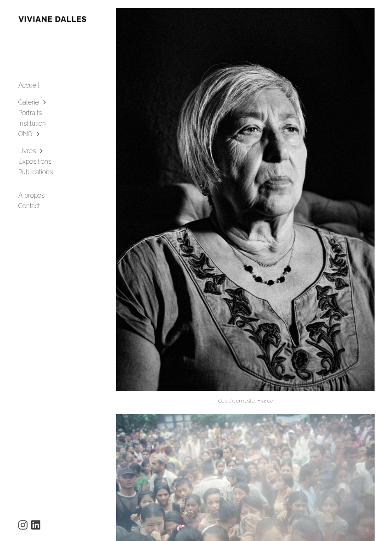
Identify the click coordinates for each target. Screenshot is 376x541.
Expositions (34, 161)
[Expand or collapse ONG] (38, 134)
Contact (29, 206)
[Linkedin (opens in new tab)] (35, 525)
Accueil (28, 85)
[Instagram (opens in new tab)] (23, 525)
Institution (32, 123)
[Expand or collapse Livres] (42, 151)
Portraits (30, 112)
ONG (25, 134)
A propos (31, 195)
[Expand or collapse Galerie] (45, 102)
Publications (35, 172)
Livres (27, 151)
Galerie (28, 102)
